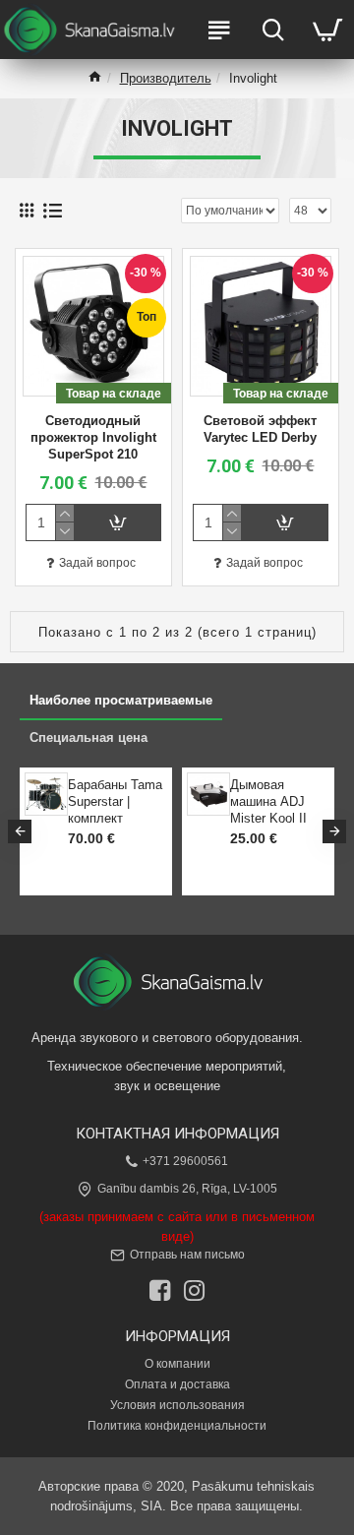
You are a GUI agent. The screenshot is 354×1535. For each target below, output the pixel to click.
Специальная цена (89, 737)
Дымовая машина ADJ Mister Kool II (268, 801)
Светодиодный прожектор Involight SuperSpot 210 (93, 437)
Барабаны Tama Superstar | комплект (115, 801)
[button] (19, 831)
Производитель (165, 78)
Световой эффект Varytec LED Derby (260, 429)
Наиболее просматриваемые (121, 700)
